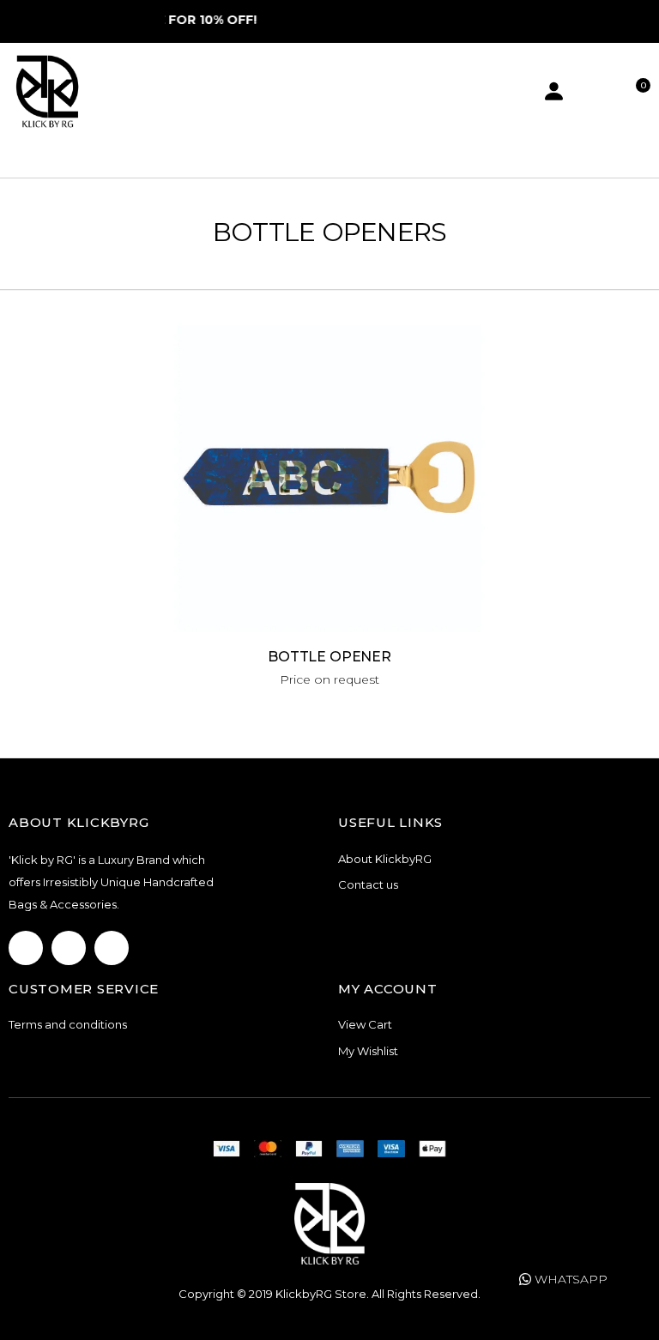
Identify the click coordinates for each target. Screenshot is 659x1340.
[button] (637, 91)
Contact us (368, 884)
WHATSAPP (569, 1279)
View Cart (365, 1024)
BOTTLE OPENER (329, 657)
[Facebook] (26, 948)
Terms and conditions (68, 1024)
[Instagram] (68, 948)
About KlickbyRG (385, 859)
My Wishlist (368, 1051)
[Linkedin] (111, 948)
